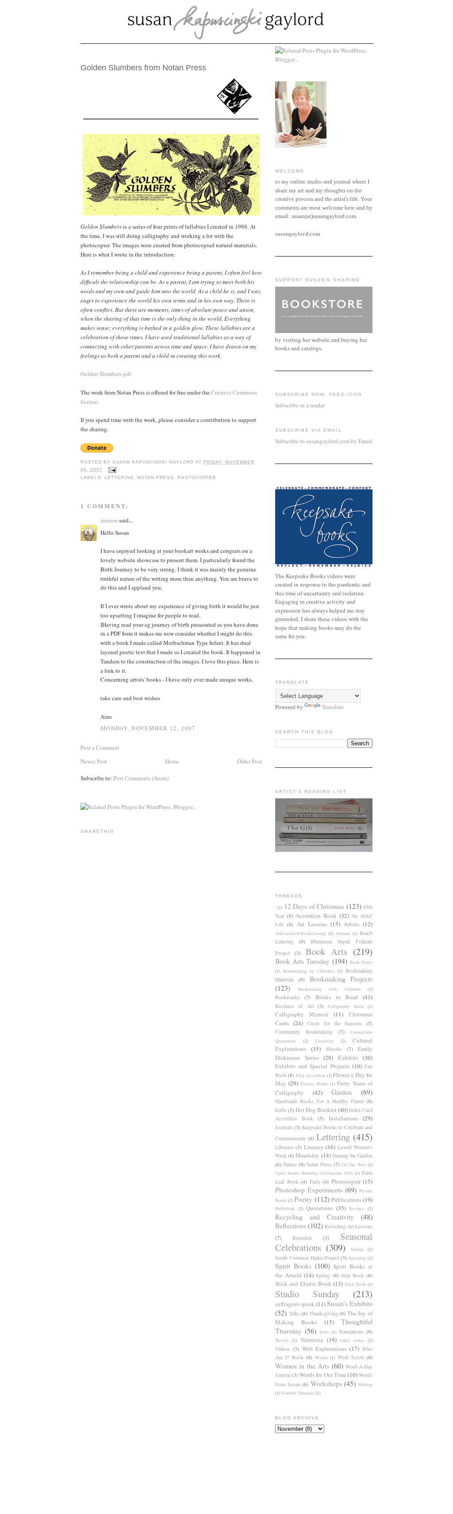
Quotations (319, 1208)
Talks (294, 1313)
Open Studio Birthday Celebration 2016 (314, 1173)
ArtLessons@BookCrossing (300, 933)
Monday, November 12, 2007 (148, 728)
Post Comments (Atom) (141, 778)
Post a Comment (100, 747)
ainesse (109, 520)
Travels (281, 1340)
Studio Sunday (307, 1294)
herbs (281, 1110)
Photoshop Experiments (308, 1189)
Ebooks (334, 1049)
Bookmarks (287, 997)
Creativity (324, 1041)
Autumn (342, 933)
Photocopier (196, 477)
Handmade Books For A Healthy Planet (319, 1101)
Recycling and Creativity (314, 1216)
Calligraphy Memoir (301, 1014)
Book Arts (326, 951)
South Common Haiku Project (307, 1257)
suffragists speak (295, 1304)
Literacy (314, 1147)
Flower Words (314, 1084)
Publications (346, 1200)
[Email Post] (112, 469)
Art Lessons (312, 924)
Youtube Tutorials (297, 1393)
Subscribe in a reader (300, 405)
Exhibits (348, 1058)
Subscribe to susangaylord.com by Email (323, 441)
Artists (351, 924)
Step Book (352, 1275)
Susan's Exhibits (349, 1303)
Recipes (356, 1208)
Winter (321, 1357)
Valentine (311, 1340)
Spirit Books (293, 1265)
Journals (284, 1127)
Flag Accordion (310, 1075)
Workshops (326, 1383)
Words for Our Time (322, 1375)
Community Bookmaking (304, 1031)
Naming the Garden (352, 1155)
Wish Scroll (351, 1357)
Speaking (357, 1258)
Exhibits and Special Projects (312, 1066)
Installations (343, 1118)
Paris (315, 1181)
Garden (341, 1092)
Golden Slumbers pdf (106, 374)
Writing (365, 1384)
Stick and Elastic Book (303, 1284)
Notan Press (155, 477)
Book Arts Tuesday (302, 961)
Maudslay (307, 1155)
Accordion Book (316, 916)
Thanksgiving (323, 1313)
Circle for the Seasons (334, 1023)
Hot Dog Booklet (316, 1110)
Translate (333, 707)
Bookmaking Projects (341, 978)
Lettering (119, 477)
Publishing (285, 1208)
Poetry (303, 1199)
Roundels (302, 1237)
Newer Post (94, 761)
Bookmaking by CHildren (308, 971)
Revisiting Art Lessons (348, 1226)
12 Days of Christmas (314, 906)
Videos (282, 1348)
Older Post (249, 761)
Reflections (290, 1225)
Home (172, 761)
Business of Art (294, 1006)
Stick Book (355, 1284)
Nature (290, 1164)
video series (352, 1340)
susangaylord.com (297, 233)
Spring (323, 1275)
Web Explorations (324, 1349)
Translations (351, 1331)
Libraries (284, 1147)
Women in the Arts (302, 1365)
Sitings (357, 1249)
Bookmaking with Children (329, 989)
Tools (324, 1332)
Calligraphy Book (345, 1006)
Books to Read (336, 997)
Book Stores (360, 962)
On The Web (354, 1164)
